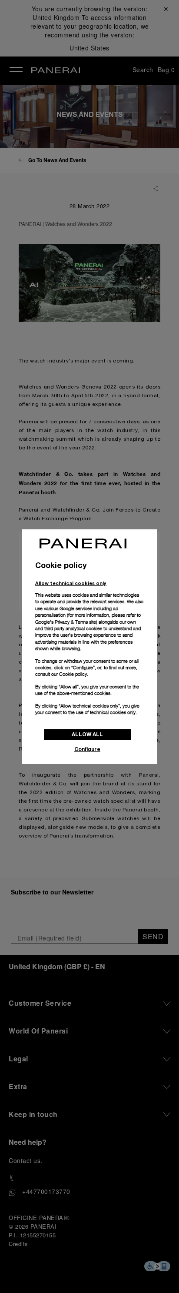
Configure (87, 749)
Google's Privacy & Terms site (65, 622)
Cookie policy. (73, 674)
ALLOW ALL (87, 734)
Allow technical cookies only (70, 583)
